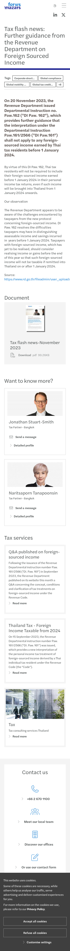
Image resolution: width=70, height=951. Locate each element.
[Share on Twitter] (63, 15)
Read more (20, 603)
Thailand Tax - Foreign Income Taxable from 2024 (34, 627)
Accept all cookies (35, 921)
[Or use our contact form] (35, 861)
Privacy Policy (36, 909)
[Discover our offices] (35, 838)
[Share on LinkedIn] (55, 15)
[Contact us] (35, 793)
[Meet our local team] (35, 816)
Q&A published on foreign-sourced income (34, 554)
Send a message (25, 437)
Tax (12, 724)
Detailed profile (24, 445)
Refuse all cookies (35, 933)
